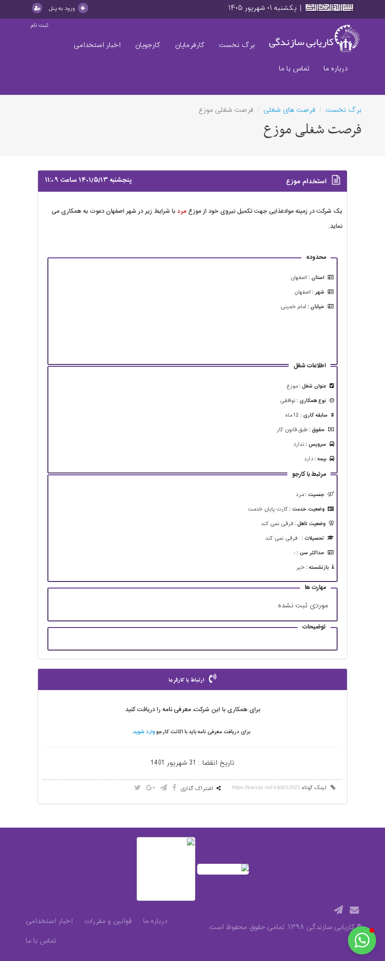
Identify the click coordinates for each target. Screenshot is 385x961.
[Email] (354, 911)
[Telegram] (338, 911)
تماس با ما (294, 68)
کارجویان (148, 45)
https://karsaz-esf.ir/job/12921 (266, 787)
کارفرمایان (190, 45)
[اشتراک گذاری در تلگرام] (163, 788)
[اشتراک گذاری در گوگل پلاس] (150, 788)
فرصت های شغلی (289, 110)
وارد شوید (144, 732)
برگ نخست (237, 45)
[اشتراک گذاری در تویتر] (137, 788)
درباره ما (335, 68)
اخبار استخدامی (97, 45)
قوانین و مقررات (108, 921)
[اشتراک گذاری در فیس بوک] (174, 788)
